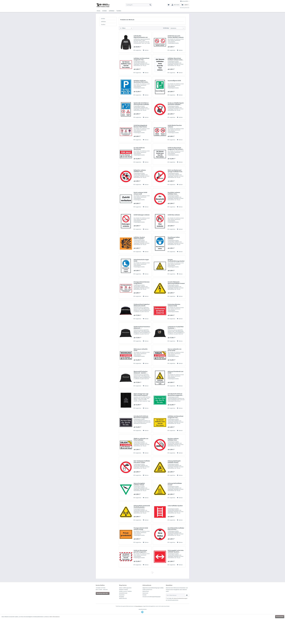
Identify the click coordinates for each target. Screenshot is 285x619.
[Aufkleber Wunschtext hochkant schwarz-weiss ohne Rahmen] (160, 65)
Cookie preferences (147, 589)
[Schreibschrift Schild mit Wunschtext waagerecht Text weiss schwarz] (126, 422)
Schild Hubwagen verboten (142, 215)
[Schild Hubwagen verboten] (126, 221)
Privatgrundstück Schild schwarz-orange (141, 528)
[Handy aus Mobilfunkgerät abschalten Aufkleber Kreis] (160, 109)
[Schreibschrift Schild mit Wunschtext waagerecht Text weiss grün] (160, 400)
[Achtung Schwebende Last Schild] (160, 378)
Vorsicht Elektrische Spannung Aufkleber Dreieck (176, 282)
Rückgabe (121, 596)
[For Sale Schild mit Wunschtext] (126, 154)
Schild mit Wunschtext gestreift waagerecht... (140, 551)
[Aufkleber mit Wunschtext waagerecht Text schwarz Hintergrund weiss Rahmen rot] (126, 65)
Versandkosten (139, 606)
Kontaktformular (123, 593)
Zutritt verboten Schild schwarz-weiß (140, 193)
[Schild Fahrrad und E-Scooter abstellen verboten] (160, 42)
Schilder (103, 18)
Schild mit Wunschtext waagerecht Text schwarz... (176, 148)
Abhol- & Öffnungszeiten (125, 587)
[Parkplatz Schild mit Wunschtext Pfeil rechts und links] (126, 87)
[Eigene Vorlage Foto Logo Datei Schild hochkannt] (126, 400)
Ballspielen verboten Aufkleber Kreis (140, 170)
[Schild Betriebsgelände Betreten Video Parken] (126, 132)
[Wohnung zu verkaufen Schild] (126, 355)
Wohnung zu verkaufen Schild (141, 349)
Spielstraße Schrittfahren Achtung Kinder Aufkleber (141, 103)
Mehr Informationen (55, 616)
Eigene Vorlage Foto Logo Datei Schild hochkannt (141, 394)
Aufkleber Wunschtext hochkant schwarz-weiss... (175, 59)
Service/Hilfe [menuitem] (184, 1)
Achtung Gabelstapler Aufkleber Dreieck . (174, 461)
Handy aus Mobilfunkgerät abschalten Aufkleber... (176, 103)
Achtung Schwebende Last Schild (175, 372)
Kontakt (144, 595)
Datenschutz (145, 591)
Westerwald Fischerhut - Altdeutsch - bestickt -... (141, 372)
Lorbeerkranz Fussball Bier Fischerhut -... (176, 327)
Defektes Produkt (123, 589)
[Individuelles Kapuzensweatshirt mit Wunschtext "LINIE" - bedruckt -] (126, 42)
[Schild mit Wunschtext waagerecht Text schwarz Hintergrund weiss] (160, 154)
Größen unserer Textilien (125, 591)
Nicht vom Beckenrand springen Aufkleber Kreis (175, 170)
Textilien (103, 24)
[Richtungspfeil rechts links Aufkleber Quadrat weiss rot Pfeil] (160, 557)
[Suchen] (150, 4)
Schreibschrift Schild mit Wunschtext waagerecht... (175, 394)
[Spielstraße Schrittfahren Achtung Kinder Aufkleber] (126, 109)
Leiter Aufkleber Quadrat (175, 505)
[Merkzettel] (168, 4)
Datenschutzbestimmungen (180, 598)
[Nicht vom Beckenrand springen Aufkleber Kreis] (160, 176)
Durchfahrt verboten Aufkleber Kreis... (174, 193)
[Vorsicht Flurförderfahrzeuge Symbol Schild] (160, 266)
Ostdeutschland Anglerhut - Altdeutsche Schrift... (142, 305)
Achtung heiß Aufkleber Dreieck (175, 484)
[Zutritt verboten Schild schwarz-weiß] (126, 199)
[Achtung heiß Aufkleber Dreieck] (160, 490)
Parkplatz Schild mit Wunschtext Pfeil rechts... (141, 81)
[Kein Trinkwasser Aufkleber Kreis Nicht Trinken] (126, 467)
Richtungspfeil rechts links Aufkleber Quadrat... (176, 551)
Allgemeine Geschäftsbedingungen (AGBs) (152, 587)
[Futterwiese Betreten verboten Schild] (160, 311)
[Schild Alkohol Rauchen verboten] (160, 132)
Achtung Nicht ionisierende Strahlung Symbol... (142, 506)
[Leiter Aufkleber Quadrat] (160, 512)
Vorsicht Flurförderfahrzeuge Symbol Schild (176, 260)
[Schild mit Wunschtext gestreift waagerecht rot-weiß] (126, 557)
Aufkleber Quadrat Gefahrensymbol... (139, 237)
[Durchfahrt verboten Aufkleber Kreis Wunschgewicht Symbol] (160, 199)
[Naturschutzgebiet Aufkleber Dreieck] (126, 490)
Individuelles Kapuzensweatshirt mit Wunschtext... (141, 36)
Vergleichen (138, 50)
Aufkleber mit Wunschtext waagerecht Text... (141, 59)
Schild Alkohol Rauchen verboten (175, 126)
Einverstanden (279, 616)
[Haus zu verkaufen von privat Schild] (160, 355)
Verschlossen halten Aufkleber (174, 237)
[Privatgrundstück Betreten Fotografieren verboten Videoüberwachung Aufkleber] (126, 288)
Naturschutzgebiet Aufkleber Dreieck (139, 484)
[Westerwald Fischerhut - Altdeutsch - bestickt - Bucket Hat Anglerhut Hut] (126, 378)
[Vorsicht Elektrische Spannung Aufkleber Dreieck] (160, 288)
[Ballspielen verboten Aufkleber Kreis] (126, 176)
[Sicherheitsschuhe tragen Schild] (126, 266)
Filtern (123, 28)
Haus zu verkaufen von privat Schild (174, 349)
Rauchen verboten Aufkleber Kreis (173, 439)
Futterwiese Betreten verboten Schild (174, 305)
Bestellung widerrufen (184, 7)
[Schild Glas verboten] (160, 221)
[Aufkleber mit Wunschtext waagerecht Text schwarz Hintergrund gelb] (160, 422)
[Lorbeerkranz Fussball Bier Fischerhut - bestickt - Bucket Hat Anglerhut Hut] (160, 333)
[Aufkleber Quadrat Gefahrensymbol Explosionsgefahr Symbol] (126, 244)
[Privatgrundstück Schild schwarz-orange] (126, 534)
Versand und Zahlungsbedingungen (151, 596)
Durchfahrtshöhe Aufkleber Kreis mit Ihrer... (176, 528)
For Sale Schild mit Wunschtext (139, 148)
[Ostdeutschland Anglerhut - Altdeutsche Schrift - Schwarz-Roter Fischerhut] (126, 311)
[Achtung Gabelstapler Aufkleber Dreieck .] (160, 467)
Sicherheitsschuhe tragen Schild (141, 260)
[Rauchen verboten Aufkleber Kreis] (160, 445)
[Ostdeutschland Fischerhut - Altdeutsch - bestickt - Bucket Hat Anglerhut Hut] (126, 333)
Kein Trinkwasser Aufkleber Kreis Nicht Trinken (142, 461)
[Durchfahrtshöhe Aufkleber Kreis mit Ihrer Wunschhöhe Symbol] (160, 534)
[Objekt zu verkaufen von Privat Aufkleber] (126, 445)
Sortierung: (166, 28)
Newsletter (122, 595)
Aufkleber (103, 21)
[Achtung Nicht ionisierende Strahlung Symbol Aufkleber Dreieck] (126, 512)
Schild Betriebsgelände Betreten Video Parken (140, 126)
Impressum (145, 593)
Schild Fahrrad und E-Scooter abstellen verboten (176, 36)
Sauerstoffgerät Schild (174, 80)
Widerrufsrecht (123, 598)
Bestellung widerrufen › (103, 593)
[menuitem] (139, 4)
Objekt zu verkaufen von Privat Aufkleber (141, 439)
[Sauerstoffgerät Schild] (160, 87)
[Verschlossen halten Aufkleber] (160, 244)
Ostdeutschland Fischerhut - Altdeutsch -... (142, 327)
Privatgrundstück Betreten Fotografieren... (142, 282)
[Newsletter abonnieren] (187, 595)
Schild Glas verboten (174, 215)
